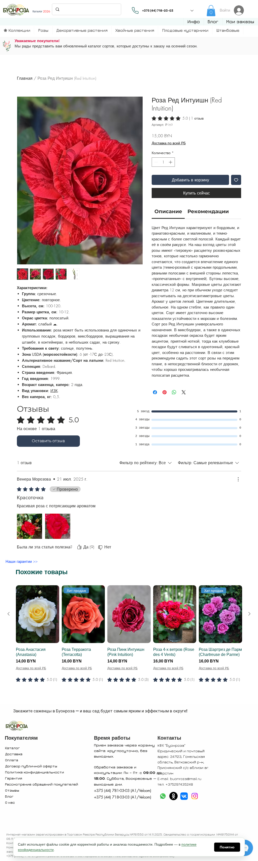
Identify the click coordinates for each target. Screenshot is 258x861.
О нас (10, 802)
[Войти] (240, 10)
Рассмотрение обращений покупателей (41, 784)
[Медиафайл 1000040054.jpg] (57, 526)
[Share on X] (184, 392)
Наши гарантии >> (22, 561)
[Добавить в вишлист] (236, 180)
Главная (25, 78)
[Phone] (135, 10)
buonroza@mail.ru (185, 778)
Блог (9, 796)
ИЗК (54, 390)
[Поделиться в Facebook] (155, 392)
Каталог (12, 748)
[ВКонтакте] (184, 796)
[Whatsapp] (163, 796)
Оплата (11, 760)
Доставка (13, 754)
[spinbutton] (163, 162)
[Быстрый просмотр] (37, 614)
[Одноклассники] (173, 796)
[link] (211, 10)
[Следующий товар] (249, 614)
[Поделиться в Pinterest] (165, 392)
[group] (129, 643)
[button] (193, 21)
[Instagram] (194, 796)
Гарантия (13, 778)
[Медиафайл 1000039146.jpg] (29, 526)
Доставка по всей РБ (169, 143)
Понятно (227, 847)
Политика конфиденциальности (34, 772)
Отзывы (12, 790)
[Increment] (171, 162)
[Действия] (238, 479)
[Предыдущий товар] (9, 614)
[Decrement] (155, 162)
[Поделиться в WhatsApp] (174, 392)
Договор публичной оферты (31, 766)
